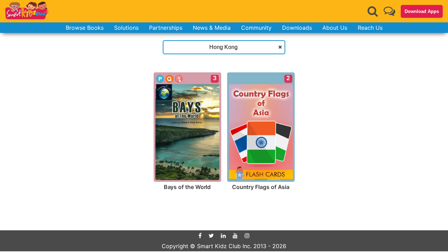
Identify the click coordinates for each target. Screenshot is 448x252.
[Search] (373, 11)
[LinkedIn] (223, 235)
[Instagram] (247, 235)
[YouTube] (235, 235)
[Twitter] (211, 235)
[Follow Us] (389, 11)
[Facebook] (200, 235)
